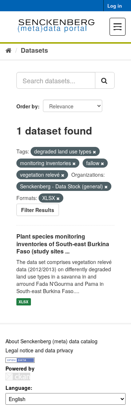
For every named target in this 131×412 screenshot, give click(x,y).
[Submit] (105, 80)
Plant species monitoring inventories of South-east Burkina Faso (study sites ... (62, 244)
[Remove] (94, 152)
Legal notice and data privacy (39, 350)
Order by (27, 106)
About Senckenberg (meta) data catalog (51, 341)
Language (18, 387)
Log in (114, 5)
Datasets (34, 50)
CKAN (17, 376)
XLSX (23, 301)
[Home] (8, 50)
